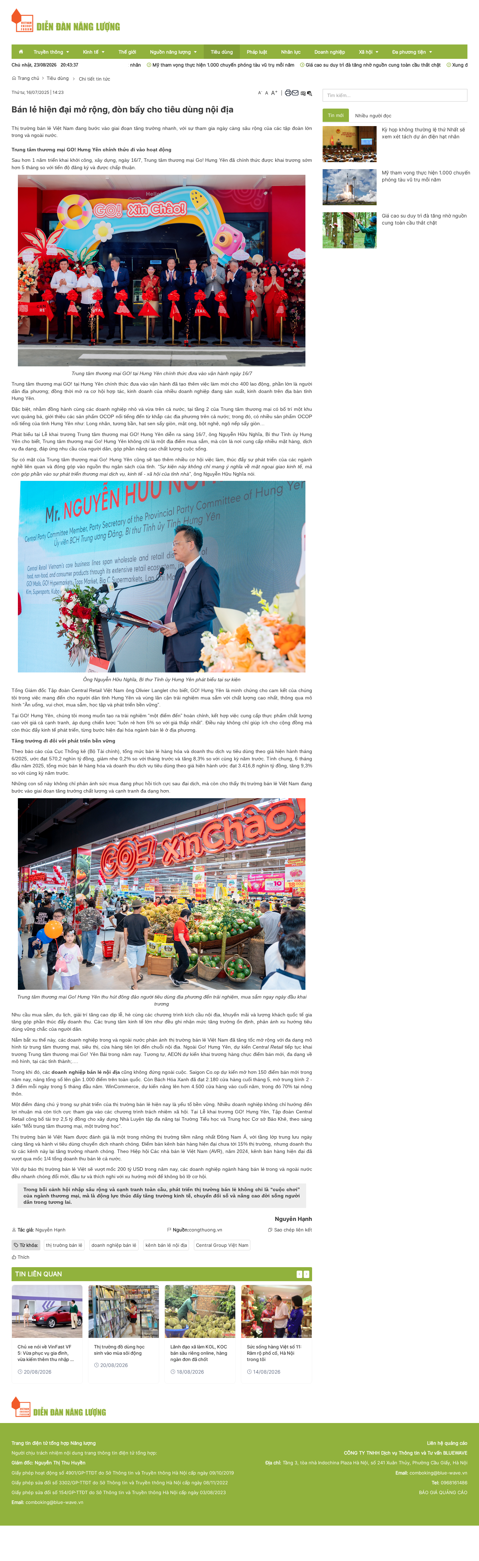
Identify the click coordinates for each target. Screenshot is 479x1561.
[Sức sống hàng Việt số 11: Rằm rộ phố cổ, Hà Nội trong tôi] (276, 1311)
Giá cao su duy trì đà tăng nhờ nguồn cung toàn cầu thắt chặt (322, 65)
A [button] (260, 92)
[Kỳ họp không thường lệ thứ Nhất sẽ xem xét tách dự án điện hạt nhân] (350, 143)
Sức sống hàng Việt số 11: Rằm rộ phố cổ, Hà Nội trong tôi (274, 1353)
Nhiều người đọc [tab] (373, 115)
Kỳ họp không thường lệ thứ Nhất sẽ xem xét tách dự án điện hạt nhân (423, 132)
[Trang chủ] (66, 20)
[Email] (295, 92)
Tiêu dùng (58, 78)
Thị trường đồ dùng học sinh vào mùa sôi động (119, 1350)
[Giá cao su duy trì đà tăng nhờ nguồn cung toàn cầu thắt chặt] (350, 230)
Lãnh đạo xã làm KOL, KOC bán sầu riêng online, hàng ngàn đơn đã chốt (198, 1353)
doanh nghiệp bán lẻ (114, 1245)
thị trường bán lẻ (131, 1104)
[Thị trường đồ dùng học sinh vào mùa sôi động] (123, 1311)
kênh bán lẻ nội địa (166, 1245)
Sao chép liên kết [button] (293, 1229)
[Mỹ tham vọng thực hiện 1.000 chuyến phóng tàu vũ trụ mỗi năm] (350, 186)
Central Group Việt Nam (222, 1245)
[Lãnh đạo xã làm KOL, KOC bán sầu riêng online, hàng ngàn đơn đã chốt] (200, 1311)
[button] (288, 92)
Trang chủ (27, 78)
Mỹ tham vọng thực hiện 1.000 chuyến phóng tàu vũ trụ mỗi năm (172, 65)
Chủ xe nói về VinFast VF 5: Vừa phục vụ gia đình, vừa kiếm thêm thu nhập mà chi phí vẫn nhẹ (47, 1353)
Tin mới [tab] (336, 115)
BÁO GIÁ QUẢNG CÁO (443, 1492)
